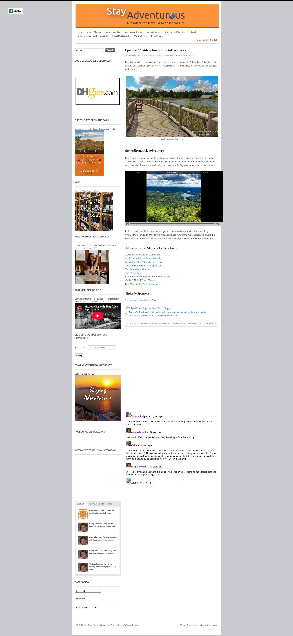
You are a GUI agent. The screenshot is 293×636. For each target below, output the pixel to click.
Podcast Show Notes (184, 55)
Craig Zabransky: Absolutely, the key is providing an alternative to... (102, 552)
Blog (89, 32)
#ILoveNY (156, 312)
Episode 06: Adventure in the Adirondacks (155, 50)
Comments (82, 504)
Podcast (192, 32)
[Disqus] (171, 371)
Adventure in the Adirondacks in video (144, 261)
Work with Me (140, 36)
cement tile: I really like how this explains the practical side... (101, 511)
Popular (93, 504)
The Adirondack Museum (137, 269)
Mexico (96, 32)
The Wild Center (133, 272)
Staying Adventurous (167, 315)
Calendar (104, 36)
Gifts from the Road (87, 36)
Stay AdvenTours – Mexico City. (141, 300)
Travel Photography (121, 36)
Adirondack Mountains (195, 312)
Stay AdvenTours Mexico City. (92, 302)
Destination (167, 55)
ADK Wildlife (164, 276)
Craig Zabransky (135, 55)
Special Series (153, 32)
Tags (110, 504)
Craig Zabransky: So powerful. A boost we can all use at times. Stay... (103, 525)
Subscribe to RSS (204, 40)
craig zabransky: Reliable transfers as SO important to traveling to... (103, 538)
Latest (102, 504)
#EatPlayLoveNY (143, 312)
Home (81, 32)
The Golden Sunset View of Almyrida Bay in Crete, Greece (194, 323)
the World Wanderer (148, 283)
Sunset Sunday (112, 32)
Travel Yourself (148, 280)
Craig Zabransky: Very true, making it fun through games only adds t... (102, 567)
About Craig (154, 36)
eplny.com (157, 265)
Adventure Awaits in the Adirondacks (143, 254)
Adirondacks (135, 315)
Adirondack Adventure (172, 312)
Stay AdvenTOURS (173, 32)
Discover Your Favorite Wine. (87, 191)
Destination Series (132, 32)
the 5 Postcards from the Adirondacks (143, 258)
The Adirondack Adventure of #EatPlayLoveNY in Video (148, 323)
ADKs (144, 315)
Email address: (81, 348)
